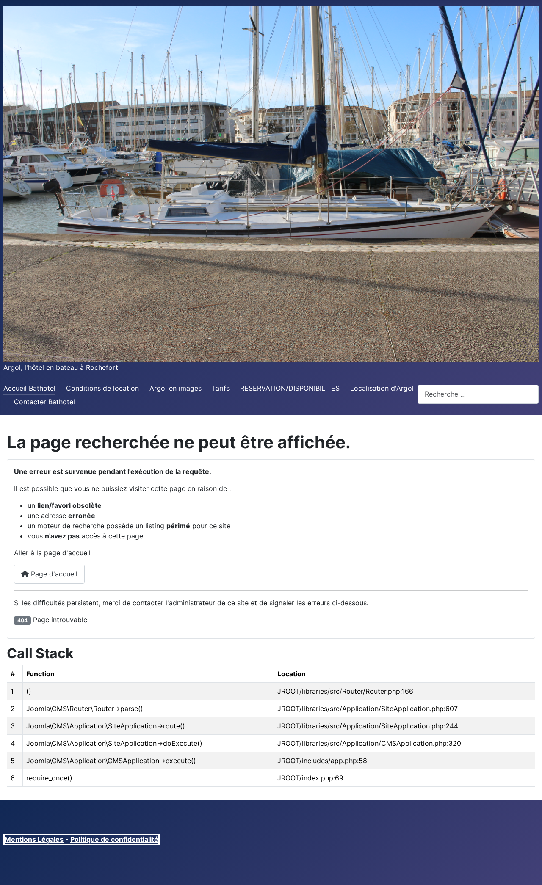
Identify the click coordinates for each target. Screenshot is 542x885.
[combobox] (478, 394)
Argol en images (175, 388)
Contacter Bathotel (44, 401)
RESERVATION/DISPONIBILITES (290, 388)
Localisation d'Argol (382, 388)
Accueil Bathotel (29, 388)
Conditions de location (102, 388)
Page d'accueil (53, 574)
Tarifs (221, 388)
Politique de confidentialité (114, 839)
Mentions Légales (34, 839)
